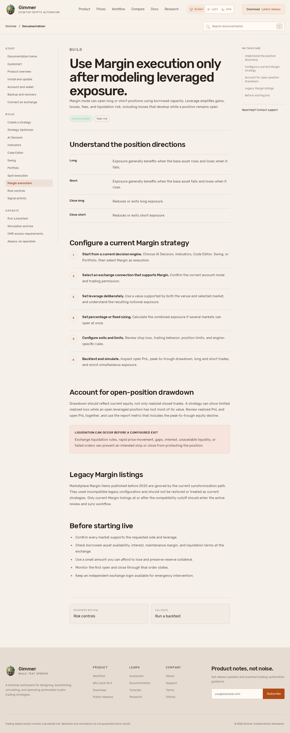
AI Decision (15, 137)
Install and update (19, 79)
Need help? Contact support (260, 110)
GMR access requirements (25, 234)
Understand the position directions (260, 57)
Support (171, 683)
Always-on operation (21, 241)
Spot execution (17, 175)
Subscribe (274, 693)
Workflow (118, 9)
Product (84, 9)
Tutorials (135, 690)
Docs (154, 9)
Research (172, 9)
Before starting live (257, 95)
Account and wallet (20, 87)
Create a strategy (19, 122)
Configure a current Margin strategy (262, 68)
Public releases (103, 697)
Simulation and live (20, 226)
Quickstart (14, 64)
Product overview (19, 71)
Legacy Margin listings (259, 88)
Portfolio (13, 168)
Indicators (14, 145)
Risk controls (16, 190)
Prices (101, 9)
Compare (138, 9)
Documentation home (22, 56)
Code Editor (15, 152)
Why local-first (102, 683)
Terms (170, 690)
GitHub (170, 697)
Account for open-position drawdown (262, 79)
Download (263, 9)
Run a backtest (17, 218)
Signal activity (17, 198)
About (170, 676)
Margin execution (19, 183)
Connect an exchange (22, 102)
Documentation (139, 683)
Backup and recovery (21, 94)
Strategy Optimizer (20, 130)
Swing (11, 160)
